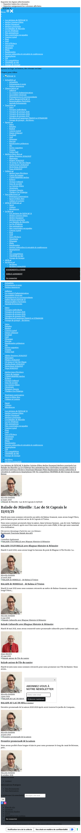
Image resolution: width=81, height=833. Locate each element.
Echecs (12, 180)
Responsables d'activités (19, 101)
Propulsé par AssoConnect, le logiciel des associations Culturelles (33, 824)
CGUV (7, 814)
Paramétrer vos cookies (15, 816)
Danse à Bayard (15, 133)
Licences (9, 809)
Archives (13, 264)
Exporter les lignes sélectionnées (15, 2)
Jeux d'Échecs (11, 43)
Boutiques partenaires (18, 197)
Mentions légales (12, 812)
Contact (8, 781)
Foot (7, 39)
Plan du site (10, 807)
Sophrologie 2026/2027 (19, 165)
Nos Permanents (12, 789)
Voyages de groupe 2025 (19, 112)
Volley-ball (13, 152)
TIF (6, 58)
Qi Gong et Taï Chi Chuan (20, 163)
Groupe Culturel (16, 182)
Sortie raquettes (16, 148)
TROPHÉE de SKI (12, 62)
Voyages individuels (17, 110)
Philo (7, 50)
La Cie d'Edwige (11, 31)
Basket (12, 129)
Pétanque (9, 48)
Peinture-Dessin (16, 190)
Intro (11, 107)
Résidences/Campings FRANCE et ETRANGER (28, 118)
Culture (12, 207)
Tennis (12, 150)
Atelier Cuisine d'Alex (14, 22)
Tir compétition (12, 60)
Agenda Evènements (17, 103)
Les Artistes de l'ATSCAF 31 (16, 20)
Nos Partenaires (12, 791)
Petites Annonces (16, 86)
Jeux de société (15, 184)
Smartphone (10, 56)
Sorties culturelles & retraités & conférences (24, 54)
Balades (12, 127)
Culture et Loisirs (16, 201)
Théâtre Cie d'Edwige (18, 192)
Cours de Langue (16, 175)
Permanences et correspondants (23, 97)
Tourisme (15, 533)
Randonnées (10, 52)
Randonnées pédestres (19, 143)
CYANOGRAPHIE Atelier (19, 177)
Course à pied (11, 37)
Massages (13, 158)
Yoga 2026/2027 (15, 169)
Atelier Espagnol (12, 24)
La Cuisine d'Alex (16, 186)
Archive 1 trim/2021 (17, 266)
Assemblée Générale (18, 95)
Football (12, 135)
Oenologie (9, 46)
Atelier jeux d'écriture (18, 173)
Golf (7, 41)
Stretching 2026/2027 (18, 167)
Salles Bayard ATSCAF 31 (19, 99)
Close (55, 680)
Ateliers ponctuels (13, 26)
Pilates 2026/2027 (16, 160)
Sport (11, 205)
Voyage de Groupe (12, 65)
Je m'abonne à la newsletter (12, 795)
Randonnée (6, 533)
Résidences (14, 209)
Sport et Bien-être (16, 199)
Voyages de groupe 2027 (19, 116)
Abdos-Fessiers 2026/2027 (20, 156)
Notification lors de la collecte (20, 829)
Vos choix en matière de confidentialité (52, 829)
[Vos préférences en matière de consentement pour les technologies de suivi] (77, 829)
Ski (10, 146)
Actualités (13, 82)
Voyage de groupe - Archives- (21, 120)
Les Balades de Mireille (15, 29)
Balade (23, 533)
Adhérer (12, 90)
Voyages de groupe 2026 (19, 114)
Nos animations (12, 33)
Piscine (12, 141)
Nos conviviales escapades (16, 35)
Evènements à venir (17, 84)
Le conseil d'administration (21, 93)
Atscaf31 (29, 533)
